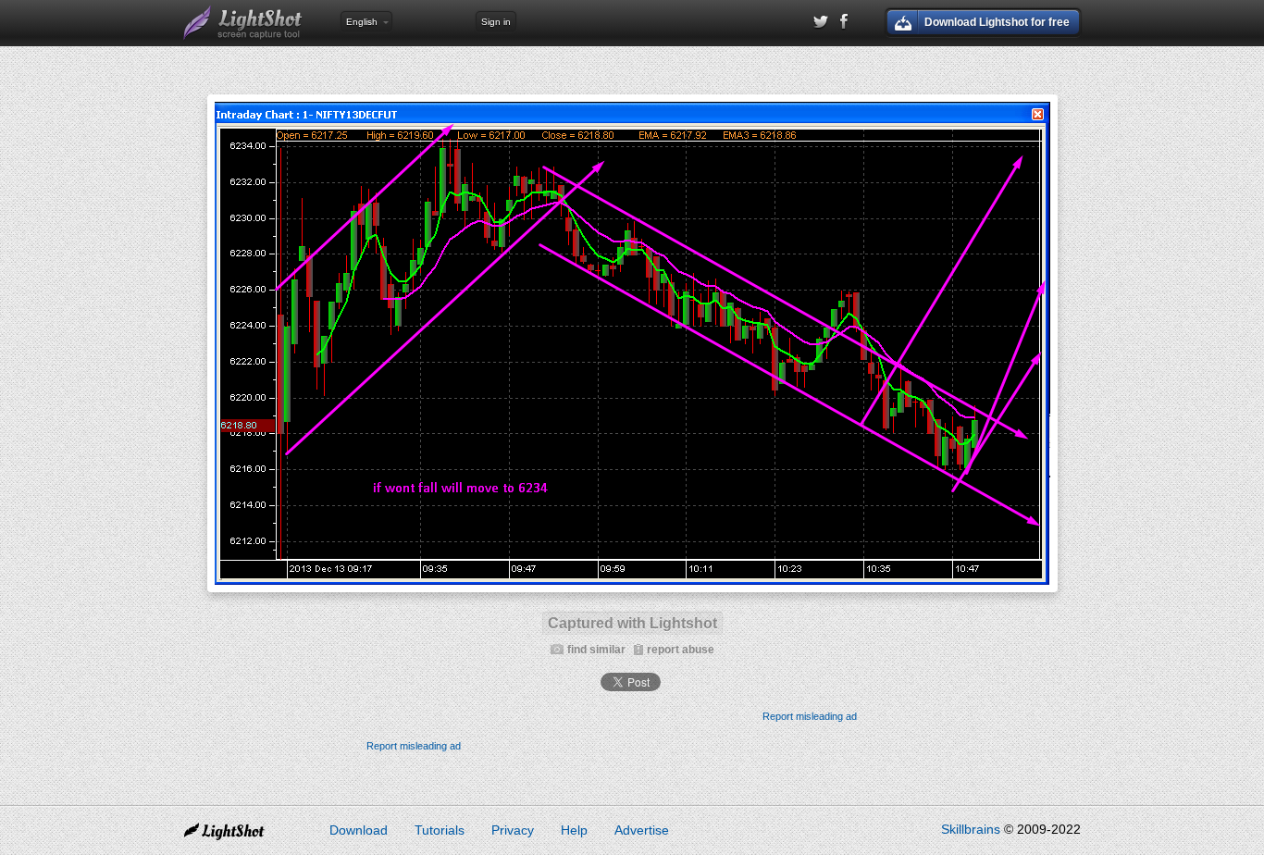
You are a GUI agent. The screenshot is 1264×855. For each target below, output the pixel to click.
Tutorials (440, 830)
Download (358, 830)
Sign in (496, 22)
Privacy (512, 830)
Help (574, 830)
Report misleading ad (809, 716)
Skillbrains (970, 829)
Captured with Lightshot (632, 623)
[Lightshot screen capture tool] (243, 23)
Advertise (641, 830)
